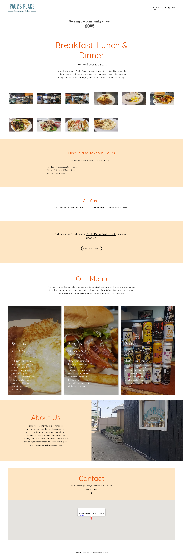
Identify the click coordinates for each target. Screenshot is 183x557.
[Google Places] (165, 8)
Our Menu (91, 278)
